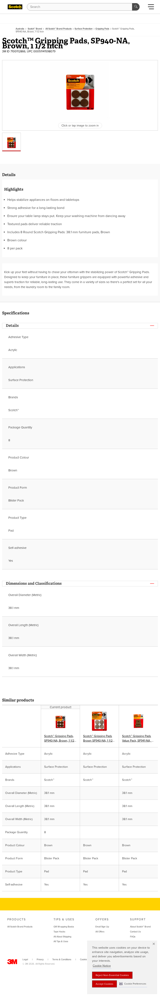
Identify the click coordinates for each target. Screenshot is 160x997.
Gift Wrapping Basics (64, 926)
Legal (25, 959)
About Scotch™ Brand (140, 926)
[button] (133, 983)
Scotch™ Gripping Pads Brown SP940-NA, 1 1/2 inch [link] (97, 738)
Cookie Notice (102, 966)
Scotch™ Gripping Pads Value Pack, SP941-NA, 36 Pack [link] (138, 738)
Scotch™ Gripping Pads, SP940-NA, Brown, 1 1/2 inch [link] (59, 738)
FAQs (132, 936)
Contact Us (135, 931)
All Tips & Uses (61, 941)
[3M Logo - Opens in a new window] (15, 7)
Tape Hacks (59, 931)
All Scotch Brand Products (19, 926)
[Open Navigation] (151, 8)
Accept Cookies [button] (104, 983)
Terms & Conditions (61, 959)
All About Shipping (62, 936)
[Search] (136, 7)
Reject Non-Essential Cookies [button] (112, 975)
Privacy (40, 959)
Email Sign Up (102, 926)
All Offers (99, 931)
